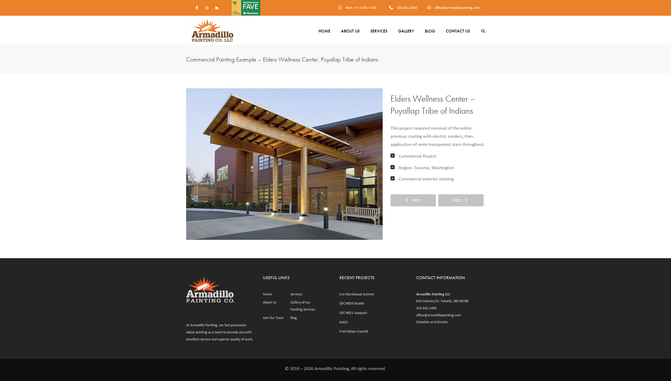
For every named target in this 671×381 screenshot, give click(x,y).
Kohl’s (343, 322)
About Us (350, 31)
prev (415, 200)
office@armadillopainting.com (457, 7)
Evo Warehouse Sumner (356, 294)
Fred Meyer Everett (353, 331)
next (459, 200)
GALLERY (406, 31)
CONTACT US (458, 31)
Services (378, 31)
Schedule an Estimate (432, 321)
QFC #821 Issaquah (353, 312)
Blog (293, 317)
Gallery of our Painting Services (302, 306)
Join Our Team (273, 317)
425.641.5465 (407, 7)
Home (324, 31)
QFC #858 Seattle (351, 303)
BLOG (430, 31)
